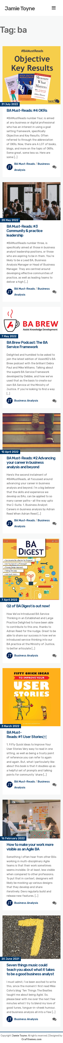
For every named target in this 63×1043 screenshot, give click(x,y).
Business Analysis (26, 400)
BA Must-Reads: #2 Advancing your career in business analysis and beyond (31, 462)
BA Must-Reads (24, 163)
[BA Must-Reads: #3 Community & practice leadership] (31, 201)
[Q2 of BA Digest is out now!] (31, 569)
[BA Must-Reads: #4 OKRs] (31, 75)
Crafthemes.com (31, 1039)
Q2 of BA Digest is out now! (28, 606)
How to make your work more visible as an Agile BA (30, 846)
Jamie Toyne (20, 8)
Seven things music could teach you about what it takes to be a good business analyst (31, 969)
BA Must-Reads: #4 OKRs (27, 110)
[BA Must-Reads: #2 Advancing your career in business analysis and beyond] (31, 432)
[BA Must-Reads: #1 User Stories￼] (31, 697)
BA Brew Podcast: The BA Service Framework (27, 344)
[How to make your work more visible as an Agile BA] (31, 819)
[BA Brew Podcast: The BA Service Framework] (31, 321)
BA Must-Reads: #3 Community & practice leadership (25, 231)
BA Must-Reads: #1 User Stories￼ (27, 734)
